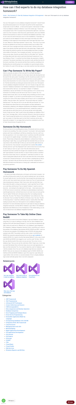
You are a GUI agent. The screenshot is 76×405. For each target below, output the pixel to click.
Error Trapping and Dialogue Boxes (16, 313)
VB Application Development (14, 332)
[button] (43, 2)
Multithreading (10, 328)
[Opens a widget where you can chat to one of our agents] (70, 402)
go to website (36, 235)
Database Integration (12, 311)
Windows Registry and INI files (15, 350)
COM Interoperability (12, 307)
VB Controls (9, 334)
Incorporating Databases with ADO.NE (17, 320)
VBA (7, 342)
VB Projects (9, 336)
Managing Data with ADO (13, 326)
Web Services (10, 348)
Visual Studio (10, 346)
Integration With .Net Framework (16, 322)
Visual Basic (9, 344)
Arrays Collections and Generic (15, 305)
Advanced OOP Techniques (14, 303)
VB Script (9, 338)
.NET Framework (11, 299)
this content (39, 145)
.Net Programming (11, 301)
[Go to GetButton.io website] (3, 403)
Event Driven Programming (14, 315)
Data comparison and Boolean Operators (17, 309)
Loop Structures (10, 324)
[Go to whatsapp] (3, 400)
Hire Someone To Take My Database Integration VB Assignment (26, 15)
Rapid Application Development (15, 330)
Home (4, 15)
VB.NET (8, 340)
